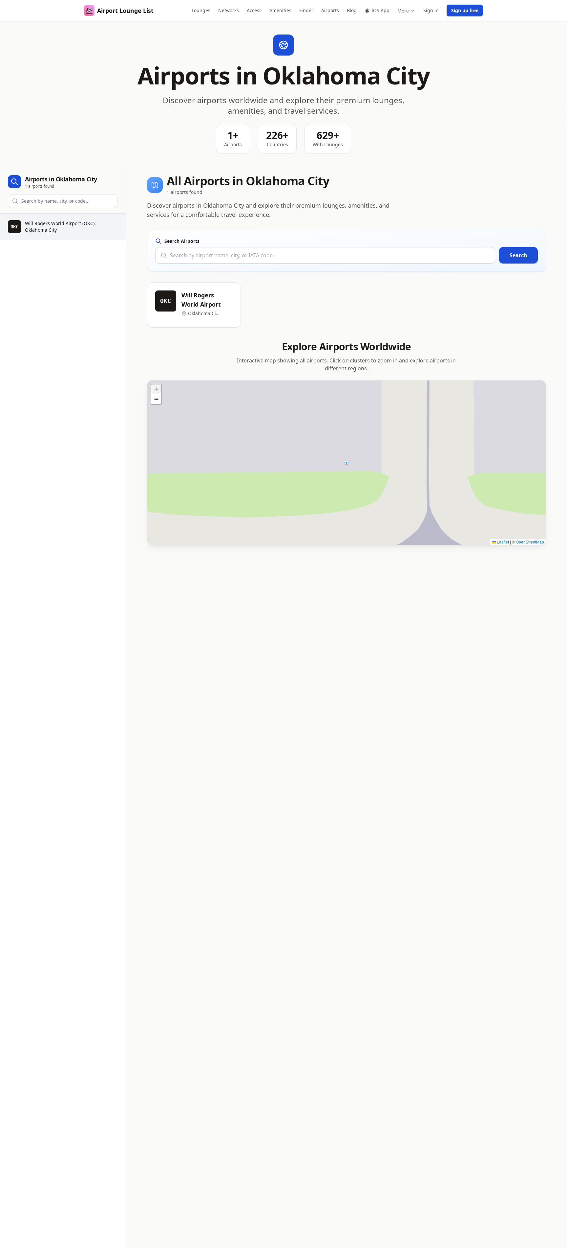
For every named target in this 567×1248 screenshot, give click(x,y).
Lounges (201, 10)
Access (254, 10)
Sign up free (464, 10)
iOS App (380, 10)
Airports (330, 10)
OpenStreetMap (530, 541)
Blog (352, 10)
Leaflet (502, 541)
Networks (228, 10)
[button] (346, 462)
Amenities (280, 10)
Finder (306, 10)
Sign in (431, 10)
